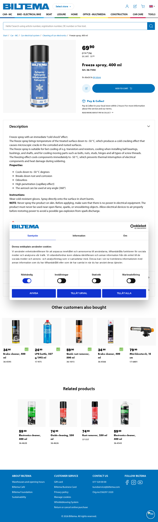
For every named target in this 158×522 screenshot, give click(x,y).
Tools (151, 14)
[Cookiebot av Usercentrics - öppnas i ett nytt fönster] (132, 226)
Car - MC (7, 14)
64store (97, 77)
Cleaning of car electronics (55, 35)
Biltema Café (18, 486)
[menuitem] (7, 14)
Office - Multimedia (94, 14)
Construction (119, 14)
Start (5, 35)
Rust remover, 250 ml (94, 435)
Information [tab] (79, 235)
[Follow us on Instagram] (133, 483)
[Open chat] (150, 514)
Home (74, 14)
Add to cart (121, 88)
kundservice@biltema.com (106, 486)
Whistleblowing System (66, 502)
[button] (152, 6)
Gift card (58, 481)
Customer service (66, 476)
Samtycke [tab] (32, 235)
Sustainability (19, 496)
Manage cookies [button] (62, 496)
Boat (49, 14)
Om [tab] (125, 235)
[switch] (61, 280)
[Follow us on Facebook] (127, 483)
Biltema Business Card (65, 486)
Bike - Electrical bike (29, 14)
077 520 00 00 (99, 481)
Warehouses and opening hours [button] (28, 481)
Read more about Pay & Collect (96, 112)
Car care (138, 14)
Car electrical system (30, 35)
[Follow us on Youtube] (140, 484)
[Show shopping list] (135, 6)
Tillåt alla (124, 293)
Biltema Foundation (22, 492)
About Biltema (21, 476)
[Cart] (143, 6)
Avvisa (34, 293)
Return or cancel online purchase (71, 507)
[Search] (151, 26)
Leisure (61, 14)
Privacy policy (61, 492)
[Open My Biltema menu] (127, 6)
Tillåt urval (79, 293)
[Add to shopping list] (86, 88)
